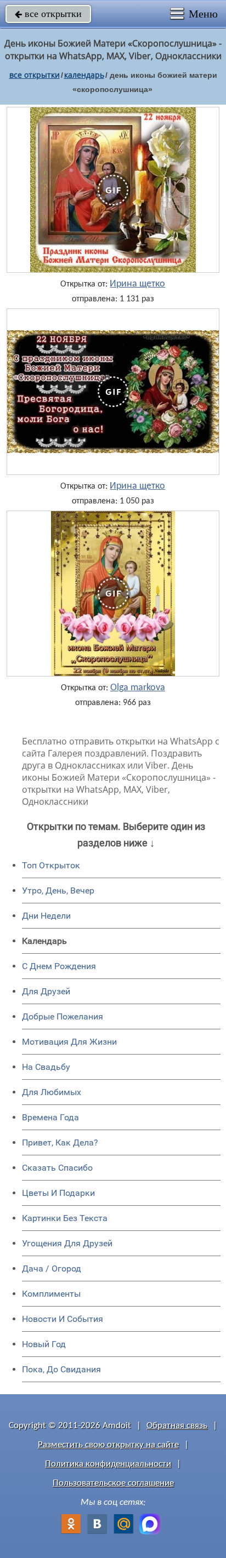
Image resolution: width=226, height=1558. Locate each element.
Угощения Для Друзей (67, 1243)
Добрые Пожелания (62, 1016)
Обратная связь (176, 1425)
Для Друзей (46, 991)
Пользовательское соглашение (113, 1483)
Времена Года (50, 1117)
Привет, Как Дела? (60, 1142)
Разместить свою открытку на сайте (108, 1445)
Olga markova (137, 688)
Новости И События (62, 1319)
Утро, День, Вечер (58, 890)
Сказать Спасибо (57, 1167)
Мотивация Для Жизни (69, 1041)
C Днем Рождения (59, 966)
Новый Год (44, 1344)
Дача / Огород (51, 1268)
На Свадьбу (46, 1067)
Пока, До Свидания (61, 1369)
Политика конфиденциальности (108, 1464)
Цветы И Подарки (58, 1193)
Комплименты (51, 1293)
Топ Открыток (51, 865)
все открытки (48, 13)
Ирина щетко (137, 284)
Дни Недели (46, 915)
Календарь (84, 75)
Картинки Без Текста (65, 1218)
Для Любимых (51, 1092)
